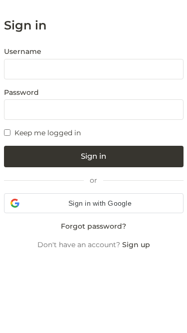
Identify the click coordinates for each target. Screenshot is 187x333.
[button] (94, 203)
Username (22, 51)
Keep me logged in (47, 133)
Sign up (136, 245)
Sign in (93, 156)
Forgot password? (93, 226)
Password (21, 92)
